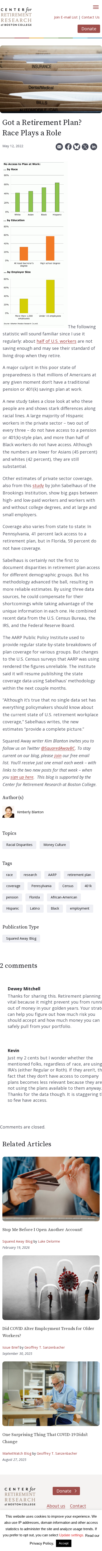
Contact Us (91, 17)
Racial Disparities (19, 844)
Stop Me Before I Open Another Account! (42, 1229)
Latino (35, 908)
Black (55, 908)
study (38, 485)
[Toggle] (96, 7)
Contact (78, 1506)
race (9, 874)
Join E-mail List (66, 17)
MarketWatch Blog (16, 1453)
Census (68, 886)
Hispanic (12, 908)
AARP (52, 874)
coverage (13, 886)
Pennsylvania (41, 886)
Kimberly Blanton (30, 812)
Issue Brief (10, 1347)
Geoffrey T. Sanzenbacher (44, 1347)
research (30, 874)
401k (88, 886)
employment (79, 908)
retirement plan (79, 874)
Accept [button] (64, 1543)
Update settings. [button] (71, 1535)
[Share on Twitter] (85, 148)
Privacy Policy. (42, 1543)
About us (56, 1506)
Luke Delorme (49, 1241)
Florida (34, 897)
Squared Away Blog (21, 938)
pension (12, 897)
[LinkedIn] (93, 148)
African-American (64, 897)
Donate (88, 28)
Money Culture (54, 844)
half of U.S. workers (56, 341)
